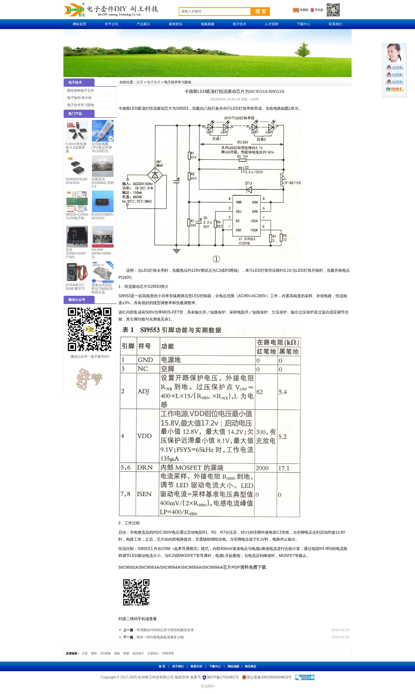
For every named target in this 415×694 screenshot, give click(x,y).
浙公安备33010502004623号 (269, 677)
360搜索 (105, 653)
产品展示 (143, 24)
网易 (126, 653)
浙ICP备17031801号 (223, 677)
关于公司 (111, 24)
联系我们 (335, 24)
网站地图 (233, 666)
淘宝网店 (250, 666)
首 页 (162, 666)
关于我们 (178, 666)
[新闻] (207, 31)
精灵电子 (138, 653)
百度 (85, 653)
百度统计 (153, 653)
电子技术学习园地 (80, 105)
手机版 (318, 10)
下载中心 (303, 24)
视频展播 (207, 24)
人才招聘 (271, 24)
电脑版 (303, 10)
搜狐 (117, 653)
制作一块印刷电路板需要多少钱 (160, 637)
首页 (139, 82)
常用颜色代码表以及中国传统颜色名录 (165, 630)
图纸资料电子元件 (80, 90)
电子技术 (239, 24)
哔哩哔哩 (168, 653)
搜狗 (94, 653)
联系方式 (196, 666)
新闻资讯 (175, 24)
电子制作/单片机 (79, 98)
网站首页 (79, 24)
